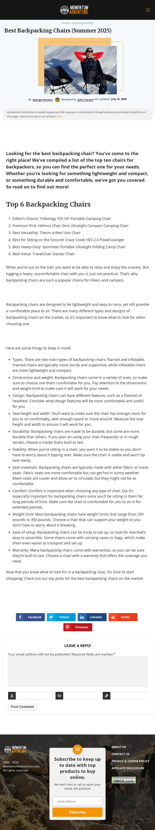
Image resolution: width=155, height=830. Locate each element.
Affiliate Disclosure (128, 768)
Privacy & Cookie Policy (130, 761)
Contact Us (121, 754)
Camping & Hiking (82, 23)
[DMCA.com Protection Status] (124, 782)
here (59, 116)
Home (65, 23)
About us (119, 747)
